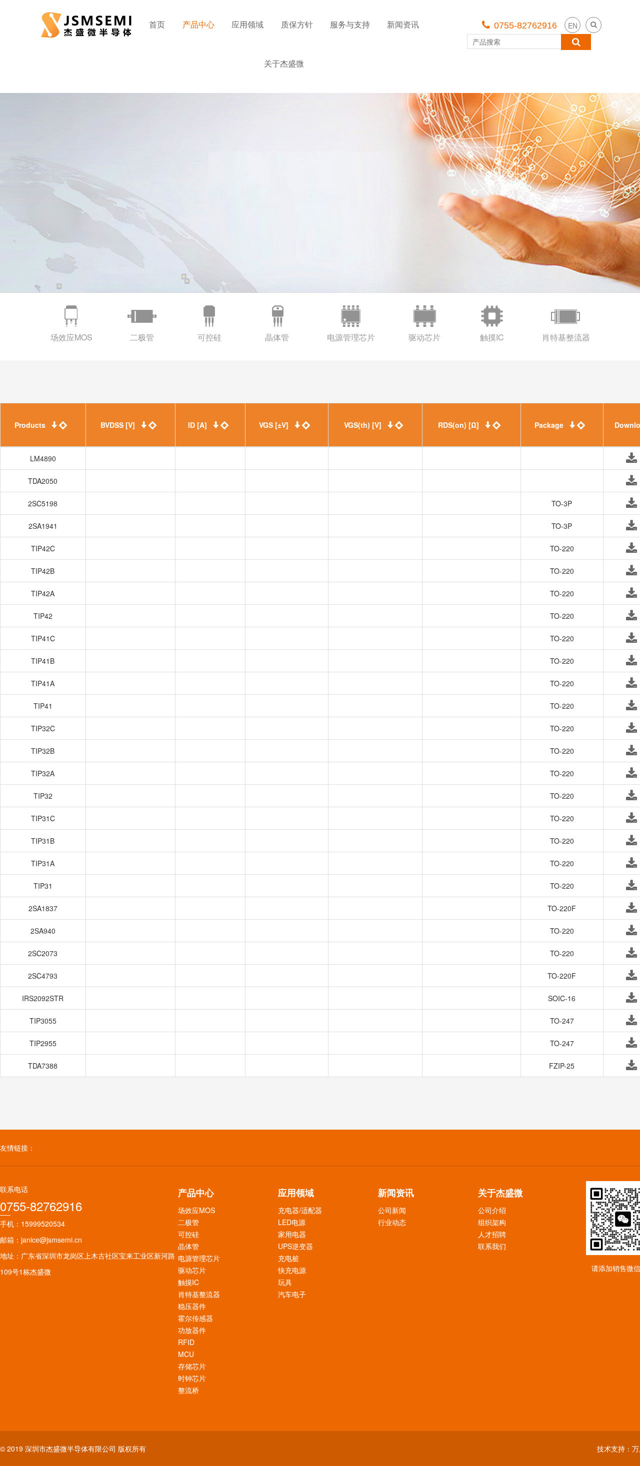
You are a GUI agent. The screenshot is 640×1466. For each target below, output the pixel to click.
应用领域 (248, 24)
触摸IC (188, 1282)
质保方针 (297, 24)
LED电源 (292, 1222)
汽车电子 (292, 1294)
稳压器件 (192, 1306)
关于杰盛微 (284, 63)
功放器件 (192, 1330)
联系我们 (492, 1246)
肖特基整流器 (199, 1294)
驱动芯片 (192, 1270)
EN (573, 25)
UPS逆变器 (295, 1246)
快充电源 (292, 1270)
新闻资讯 (403, 24)
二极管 (188, 1222)
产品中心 (198, 24)
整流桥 (188, 1390)
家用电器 (292, 1234)
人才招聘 (492, 1234)
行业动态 (392, 1222)
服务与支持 (350, 24)
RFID (186, 1342)
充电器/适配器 (300, 1210)
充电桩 (288, 1258)
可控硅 (188, 1234)
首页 (157, 24)
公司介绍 (492, 1210)
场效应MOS (196, 1210)
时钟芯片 (192, 1378)
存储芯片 (192, 1366)
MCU (186, 1354)
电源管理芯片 (199, 1258)
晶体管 (188, 1246)
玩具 (285, 1282)
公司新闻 (392, 1210)
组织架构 (492, 1222)
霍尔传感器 (195, 1318)
